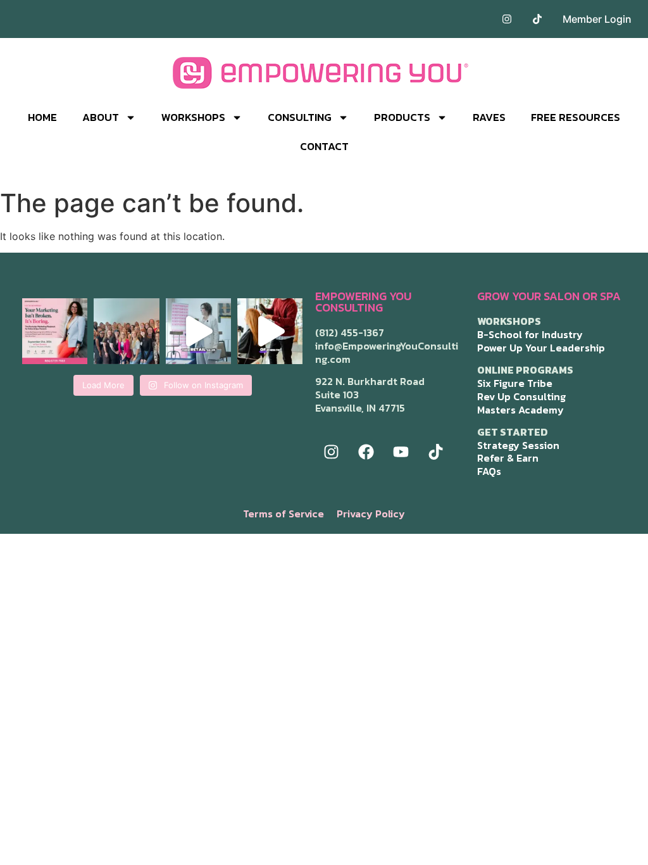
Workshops (193, 117)
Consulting (300, 117)
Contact (324, 146)
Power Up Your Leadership (541, 347)
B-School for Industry (530, 334)
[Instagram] (331, 452)
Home (42, 117)
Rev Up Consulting (521, 396)
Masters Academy (520, 409)
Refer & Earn (508, 457)
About (100, 117)
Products (402, 117)
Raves (489, 117)
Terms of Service (283, 513)
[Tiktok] (435, 452)
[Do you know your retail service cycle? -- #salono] (198, 330)
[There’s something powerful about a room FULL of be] (126, 330)
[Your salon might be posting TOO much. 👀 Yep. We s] (54, 330)
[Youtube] (400, 452)
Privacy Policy (371, 513)
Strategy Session (518, 445)
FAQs (489, 471)
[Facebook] (366, 452)
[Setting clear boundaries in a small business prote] (269, 330)
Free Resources (575, 117)
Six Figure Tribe (514, 383)
